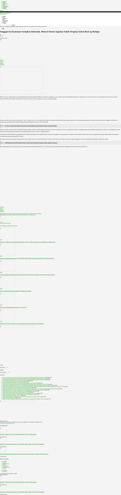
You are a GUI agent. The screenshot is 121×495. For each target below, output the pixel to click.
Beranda (4, 1)
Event (4, 462)
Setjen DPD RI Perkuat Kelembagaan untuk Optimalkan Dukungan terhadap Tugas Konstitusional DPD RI (24, 384)
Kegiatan (4, 8)
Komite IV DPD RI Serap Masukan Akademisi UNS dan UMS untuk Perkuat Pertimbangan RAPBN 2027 (27, 242)
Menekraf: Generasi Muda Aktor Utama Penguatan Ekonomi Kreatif (16, 387)
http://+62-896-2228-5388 (5, 223)
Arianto (1, 35)
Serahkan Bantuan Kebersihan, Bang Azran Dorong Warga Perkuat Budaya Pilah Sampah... (24, 454)
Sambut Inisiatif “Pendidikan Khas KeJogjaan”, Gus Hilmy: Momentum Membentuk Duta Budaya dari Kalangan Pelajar (27, 385)
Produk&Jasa (6, 6)
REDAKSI (5, 470)
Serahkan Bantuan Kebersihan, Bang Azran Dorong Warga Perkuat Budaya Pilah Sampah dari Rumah (27, 274)
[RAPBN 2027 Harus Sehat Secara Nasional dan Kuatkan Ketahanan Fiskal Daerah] (7, 320)
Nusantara (5, 3)
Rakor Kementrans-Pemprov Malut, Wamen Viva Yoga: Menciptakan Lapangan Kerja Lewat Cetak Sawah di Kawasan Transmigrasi (29, 388)
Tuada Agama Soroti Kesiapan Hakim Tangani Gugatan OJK (15, 392)
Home (1, 26)
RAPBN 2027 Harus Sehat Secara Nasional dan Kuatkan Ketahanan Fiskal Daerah (21, 323)
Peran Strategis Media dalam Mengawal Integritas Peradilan (15, 291)
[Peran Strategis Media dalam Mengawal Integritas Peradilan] (7, 287)
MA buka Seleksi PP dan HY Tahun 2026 (11, 395)
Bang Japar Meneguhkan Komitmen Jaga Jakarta (13, 307)
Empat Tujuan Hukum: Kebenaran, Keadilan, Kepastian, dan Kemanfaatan (17, 394)
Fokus (4, 468)
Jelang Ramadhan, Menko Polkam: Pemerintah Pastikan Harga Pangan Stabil (20, 214)
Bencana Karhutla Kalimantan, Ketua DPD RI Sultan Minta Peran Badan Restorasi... (22, 444)
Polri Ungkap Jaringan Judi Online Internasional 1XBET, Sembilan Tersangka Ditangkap (24, 213)
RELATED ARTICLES (4, 225)
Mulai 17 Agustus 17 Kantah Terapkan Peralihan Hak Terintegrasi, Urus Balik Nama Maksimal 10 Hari (23, 398)
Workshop (5, 7)
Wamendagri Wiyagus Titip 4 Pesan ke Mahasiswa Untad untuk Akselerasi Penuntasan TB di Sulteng (23, 389)
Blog (4, 464)
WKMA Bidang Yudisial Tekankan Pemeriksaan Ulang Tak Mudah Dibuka (18, 391)
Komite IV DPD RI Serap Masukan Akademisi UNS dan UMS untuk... (18, 434)
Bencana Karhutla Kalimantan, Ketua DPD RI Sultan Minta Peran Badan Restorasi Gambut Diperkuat (27, 258)
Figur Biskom (6, 467)
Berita (4, 2)
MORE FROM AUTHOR (12, 225)
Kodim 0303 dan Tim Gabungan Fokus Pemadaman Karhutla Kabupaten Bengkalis (19, 393)
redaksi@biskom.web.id (9, 423)
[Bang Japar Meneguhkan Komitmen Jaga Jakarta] (7, 303)
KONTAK (5, 471)
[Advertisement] (60, 50)
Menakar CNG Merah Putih (8, 397)
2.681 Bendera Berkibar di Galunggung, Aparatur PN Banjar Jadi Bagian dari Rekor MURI (21, 396)
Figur (4, 4)
